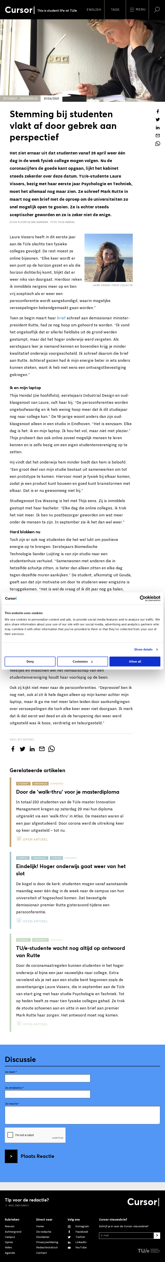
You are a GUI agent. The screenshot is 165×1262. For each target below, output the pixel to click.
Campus (10, 1237)
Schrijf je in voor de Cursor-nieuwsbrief (123, 1226)
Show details (143, 649)
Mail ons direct (18, 1205)
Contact (41, 1253)
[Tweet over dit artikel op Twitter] (157, 119)
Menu (140, 9)
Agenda (10, 1253)
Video (8, 1247)
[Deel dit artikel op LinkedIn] (157, 127)
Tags (115, 10)
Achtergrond (13, 1231)
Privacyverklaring (47, 1242)
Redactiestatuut (47, 1247)
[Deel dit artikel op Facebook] (157, 111)
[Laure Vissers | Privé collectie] (109, 258)
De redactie (43, 1231)
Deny (30, 661)
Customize (80, 661)
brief (61, 318)
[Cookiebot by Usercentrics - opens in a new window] (142, 598)
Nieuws (9, 1226)
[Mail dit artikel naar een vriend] (157, 135)
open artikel (35, 839)
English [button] (94, 10)
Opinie (9, 1242)
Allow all (135, 661)
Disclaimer (43, 1237)
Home (40, 1226)
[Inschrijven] (157, 1235)
